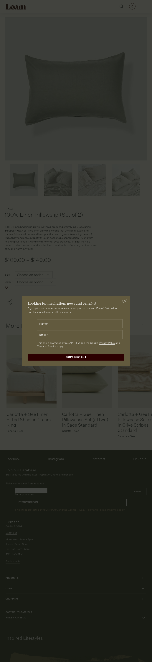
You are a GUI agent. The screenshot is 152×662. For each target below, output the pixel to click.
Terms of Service (47, 346)
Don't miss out (76, 357)
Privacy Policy (107, 343)
